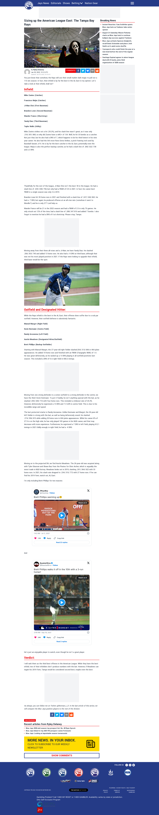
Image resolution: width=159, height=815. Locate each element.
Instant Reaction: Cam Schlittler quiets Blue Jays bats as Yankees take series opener (117, 27)
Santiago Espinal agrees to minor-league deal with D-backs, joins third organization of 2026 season (118, 60)
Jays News (43, 3)
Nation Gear (91, 3)
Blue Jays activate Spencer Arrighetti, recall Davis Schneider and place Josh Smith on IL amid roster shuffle (117, 43)
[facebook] (78, 71)
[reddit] (97, 71)
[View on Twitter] (88, 492)
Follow (52, 493)
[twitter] (83, 71)
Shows (66, 3)
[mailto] (92, 71)
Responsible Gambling (131, 791)
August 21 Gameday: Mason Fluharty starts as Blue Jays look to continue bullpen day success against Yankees (117, 35)
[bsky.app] (88, 71)
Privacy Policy (105, 791)
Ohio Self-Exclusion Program (48, 800)
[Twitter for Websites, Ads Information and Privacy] (88, 533)
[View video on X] (61, 515)
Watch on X (82, 503)
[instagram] (130, 765)
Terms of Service (117, 791)
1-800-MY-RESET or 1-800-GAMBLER (72, 797)
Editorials (56, 3)
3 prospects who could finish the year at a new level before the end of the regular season (118, 52)
